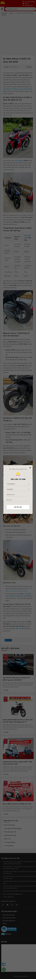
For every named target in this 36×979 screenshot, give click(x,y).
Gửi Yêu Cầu (18, 507)
